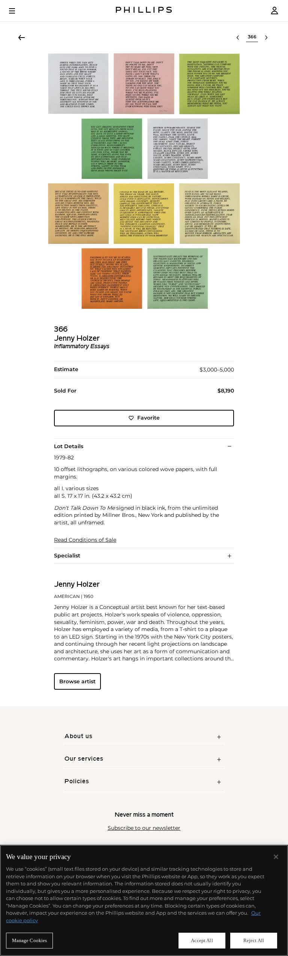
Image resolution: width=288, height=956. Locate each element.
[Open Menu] (17, 11)
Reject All (253, 940)
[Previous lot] (237, 37)
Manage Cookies (29, 940)
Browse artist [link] (77, 681)
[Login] (274, 10)
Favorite (148, 417)
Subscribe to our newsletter (144, 828)
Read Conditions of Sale (85, 540)
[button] (144, 181)
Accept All (202, 940)
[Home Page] (144, 11)
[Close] (276, 857)
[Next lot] (266, 37)
